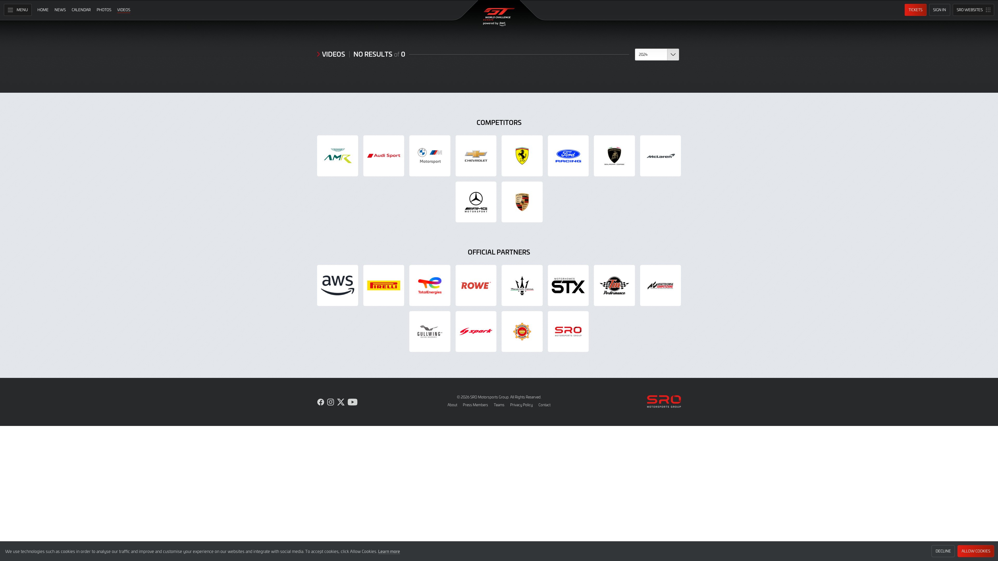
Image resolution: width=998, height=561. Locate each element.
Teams (499, 404)
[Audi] (383, 155)
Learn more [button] (389, 551)
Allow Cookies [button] (976, 551)
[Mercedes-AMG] (476, 202)
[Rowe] (476, 285)
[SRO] (568, 331)
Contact (544, 404)
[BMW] (429, 155)
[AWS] (337, 285)
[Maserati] (522, 285)
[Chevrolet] (476, 155)
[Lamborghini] (614, 155)
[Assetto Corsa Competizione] (660, 285)
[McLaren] (660, 155)
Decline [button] (943, 551)
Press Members (475, 404)
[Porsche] (522, 202)
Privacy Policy (521, 404)
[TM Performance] (614, 285)
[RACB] (522, 331)
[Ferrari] (522, 155)
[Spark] (476, 331)
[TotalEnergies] (429, 285)
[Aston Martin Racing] (337, 155)
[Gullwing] (429, 331)
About (452, 404)
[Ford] (568, 155)
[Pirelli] (383, 285)
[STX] (568, 285)
